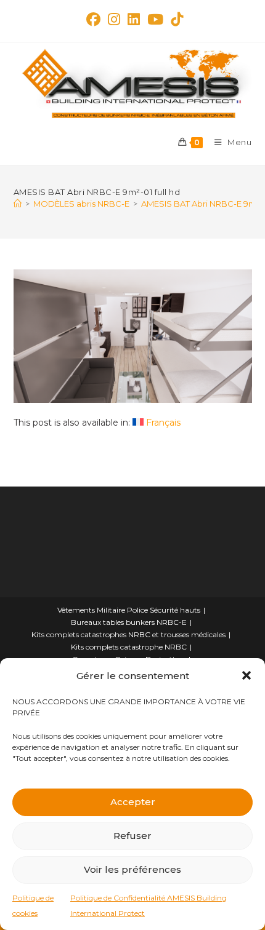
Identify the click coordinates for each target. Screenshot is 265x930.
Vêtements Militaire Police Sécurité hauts (128, 609)
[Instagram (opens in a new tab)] (114, 19)
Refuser (132, 835)
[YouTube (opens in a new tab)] (155, 19)
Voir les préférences (132, 869)
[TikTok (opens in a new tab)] (175, 19)
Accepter (132, 802)
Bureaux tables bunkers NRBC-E (129, 622)
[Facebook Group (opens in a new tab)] (93, 19)
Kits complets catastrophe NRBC (129, 646)
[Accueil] (18, 204)
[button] (246, 675)
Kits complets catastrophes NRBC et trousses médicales (128, 634)
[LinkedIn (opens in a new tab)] (134, 19)
